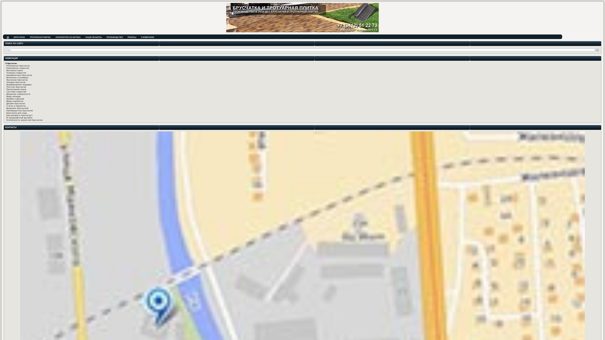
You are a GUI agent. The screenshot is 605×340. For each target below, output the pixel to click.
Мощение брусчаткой (17, 108)
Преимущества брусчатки (19, 111)
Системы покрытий (16, 92)
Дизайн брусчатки (15, 103)
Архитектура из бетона (68, 37)
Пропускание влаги (16, 89)
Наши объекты (93, 37)
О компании (147, 37)
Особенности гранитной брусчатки (24, 120)
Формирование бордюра (19, 85)
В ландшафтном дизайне (19, 118)
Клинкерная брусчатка (18, 66)
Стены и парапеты (16, 106)
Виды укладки (13, 96)
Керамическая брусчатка (19, 75)
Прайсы (132, 37)
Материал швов (14, 70)
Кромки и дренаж (15, 99)
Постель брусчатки (16, 87)
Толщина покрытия (16, 73)
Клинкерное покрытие (17, 68)
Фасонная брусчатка (17, 80)
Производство (115, 37)
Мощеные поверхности (18, 94)
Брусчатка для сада (16, 113)
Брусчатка (19, 37)
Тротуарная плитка (40, 37)
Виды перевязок (14, 101)
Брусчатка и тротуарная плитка (275, 7)
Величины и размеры (17, 77)
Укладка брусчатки (16, 82)
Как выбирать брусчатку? (19, 115)
